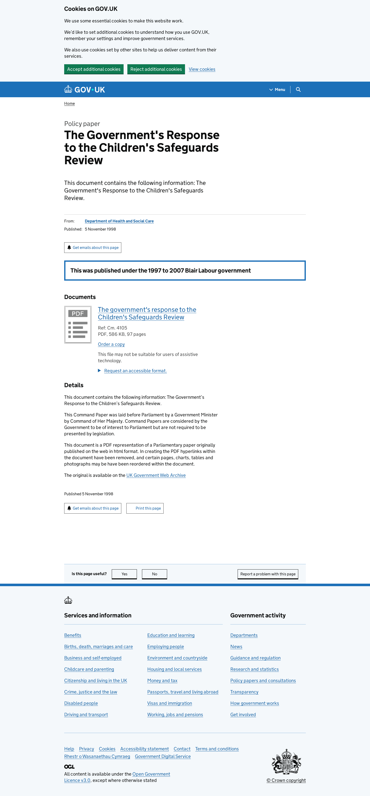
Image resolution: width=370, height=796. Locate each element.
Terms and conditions (217, 749)
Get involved (243, 714)
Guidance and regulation (255, 658)
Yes (129, 574)
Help (69, 749)
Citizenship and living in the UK (95, 680)
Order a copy (111, 344)
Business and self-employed (93, 658)
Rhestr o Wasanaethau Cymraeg (97, 756)
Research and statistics (254, 669)
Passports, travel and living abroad (182, 692)
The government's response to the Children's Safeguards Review (147, 313)
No (159, 574)
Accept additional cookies (94, 69)
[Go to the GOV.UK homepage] (84, 89)
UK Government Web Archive (156, 475)
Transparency (244, 692)
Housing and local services (174, 669)
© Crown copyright (286, 780)
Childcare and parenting (89, 669)
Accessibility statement (144, 749)
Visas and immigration (169, 703)
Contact (182, 749)
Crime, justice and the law (90, 692)
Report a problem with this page (267, 574)
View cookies (202, 69)
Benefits (72, 635)
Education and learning (171, 635)
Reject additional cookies (156, 69)
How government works (254, 703)
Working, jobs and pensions (175, 714)
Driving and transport (86, 714)
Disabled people (81, 703)
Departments (244, 635)
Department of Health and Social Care (119, 221)
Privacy (86, 749)
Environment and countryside (177, 658)
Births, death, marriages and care (98, 646)
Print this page (148, 508)
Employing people (165, 646)
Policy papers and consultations (263, 680)
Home (69, 103)
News (236, 646)
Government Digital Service (163, 756)
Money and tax (162, 680)
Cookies (107, 749)
